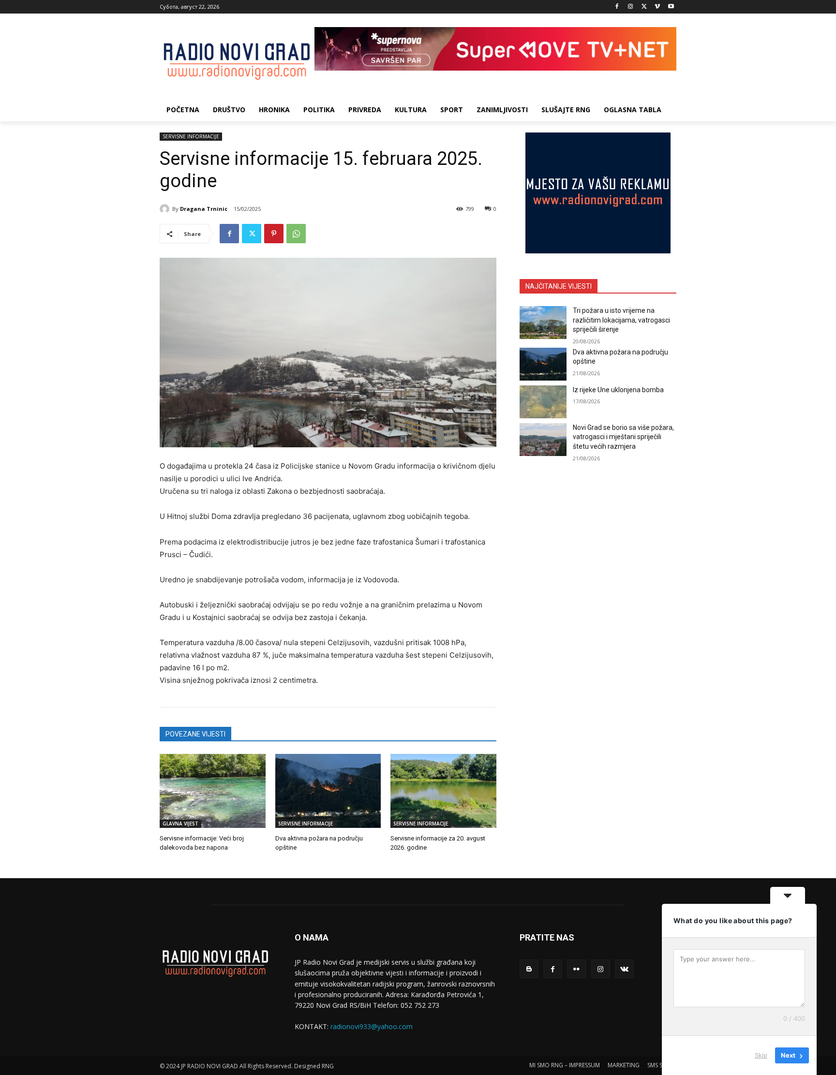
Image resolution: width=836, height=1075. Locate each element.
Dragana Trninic (203, 208)
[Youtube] (670, 7)
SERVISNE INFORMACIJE (191, 136)
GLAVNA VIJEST (180, 823)
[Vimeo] (657, 7)
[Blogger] (529, 968)
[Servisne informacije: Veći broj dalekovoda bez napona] (213, 791)
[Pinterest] (274, 233)
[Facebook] (617, 7)
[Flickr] (576, 968)
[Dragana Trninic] (166, 209)
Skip (761, 1055)
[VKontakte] (624, 968)
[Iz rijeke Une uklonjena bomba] (543, 401)
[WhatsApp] (296, 233)
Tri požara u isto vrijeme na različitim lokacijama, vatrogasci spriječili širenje (621, 320)
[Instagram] (630, 7)
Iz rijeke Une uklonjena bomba (618, 390)
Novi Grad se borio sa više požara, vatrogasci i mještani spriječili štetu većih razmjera (623, 437)
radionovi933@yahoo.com (371, 1026)
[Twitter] (644, 7)
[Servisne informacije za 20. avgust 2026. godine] (443, 791)
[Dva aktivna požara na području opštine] (328, 791)
